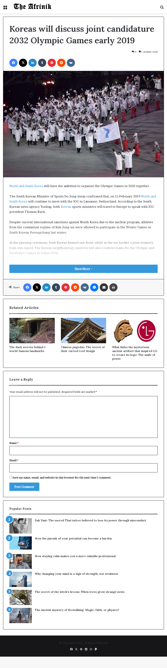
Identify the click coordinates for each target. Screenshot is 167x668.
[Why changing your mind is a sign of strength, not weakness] (20, 654)
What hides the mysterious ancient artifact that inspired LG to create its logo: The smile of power (134, 427)
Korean (66, 281)
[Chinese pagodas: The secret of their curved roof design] (83, 405)
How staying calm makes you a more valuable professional (75, 631)
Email (13, 535)
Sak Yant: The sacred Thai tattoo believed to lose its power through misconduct (90, 595)
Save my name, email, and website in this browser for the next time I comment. (62, 552)
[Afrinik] (32, 82)
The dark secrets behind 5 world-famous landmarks (27, 424)
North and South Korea (26, 261)
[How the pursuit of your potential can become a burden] (20, 618)
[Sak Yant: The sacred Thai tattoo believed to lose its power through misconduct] (20, 600)
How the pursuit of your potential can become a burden (73, 613)
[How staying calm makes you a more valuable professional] (20, 636)
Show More (83, 343)
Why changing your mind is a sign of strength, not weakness (76, 648)
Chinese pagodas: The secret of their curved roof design (83, 424)
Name (14, 517)
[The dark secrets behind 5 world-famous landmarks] (32, 405)
